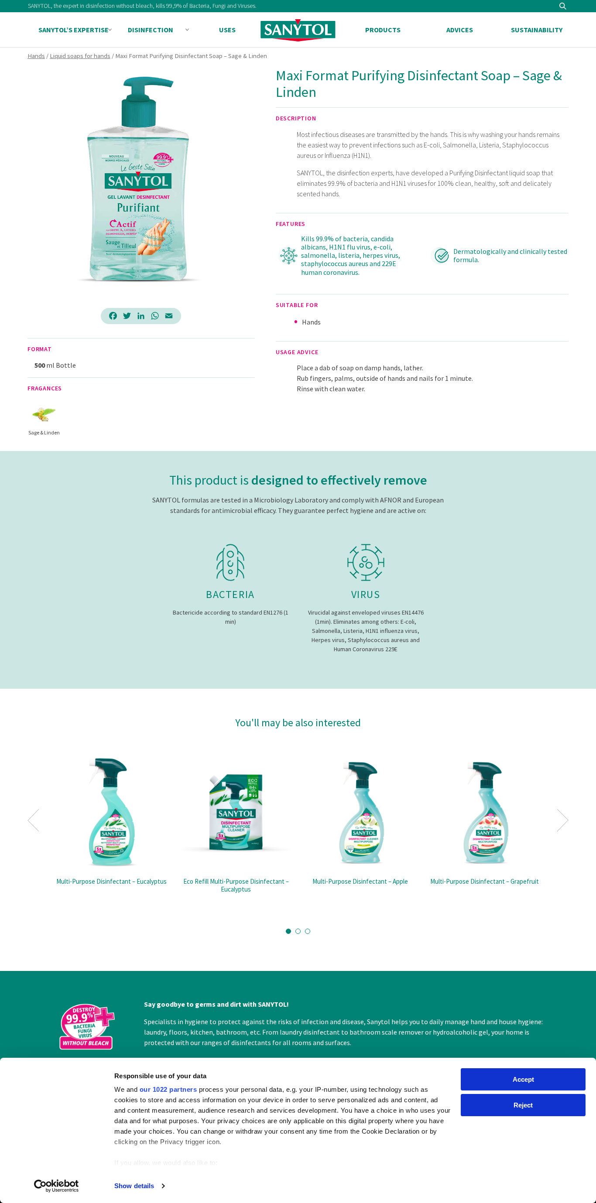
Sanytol (298, 30)
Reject (523, 1105)
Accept (523, 1079)
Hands (36, 56)
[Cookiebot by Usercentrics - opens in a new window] (56, 1186)
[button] (288, 931)
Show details (134, 1185)
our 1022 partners (168, 1089)
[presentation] (33, 820)
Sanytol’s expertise (73, 29)
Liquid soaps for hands (80, 56)
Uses (227, 29)
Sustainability (536, 29)
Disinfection (150, 29)
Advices (459, 29)
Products (383, 29)
